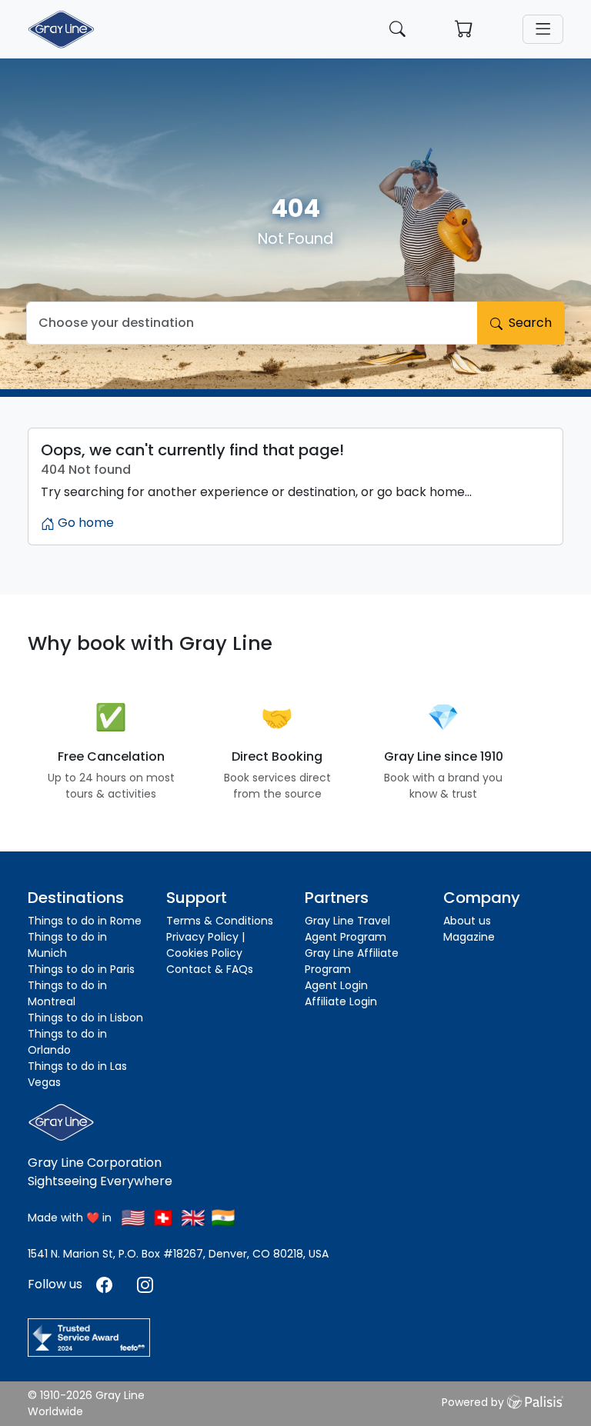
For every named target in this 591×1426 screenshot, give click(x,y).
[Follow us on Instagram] (145, 1284)
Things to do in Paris (81, 969)
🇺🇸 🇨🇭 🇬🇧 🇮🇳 (178, 1217)
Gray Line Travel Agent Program (347, 929)
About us (467, 920)
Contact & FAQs (209, 969)
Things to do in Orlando (67, 1042)
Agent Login (336, 985)
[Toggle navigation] (543, 29)
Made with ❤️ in (70, 1217)
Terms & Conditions (219, 920)
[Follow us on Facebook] (105, 1284)
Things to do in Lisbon (85, 1017)
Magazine (469, 937)
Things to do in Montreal (67, 993)
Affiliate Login (341, 1001)
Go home (84, 522)
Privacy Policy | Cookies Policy (205, 945)
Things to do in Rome (85, 920)
